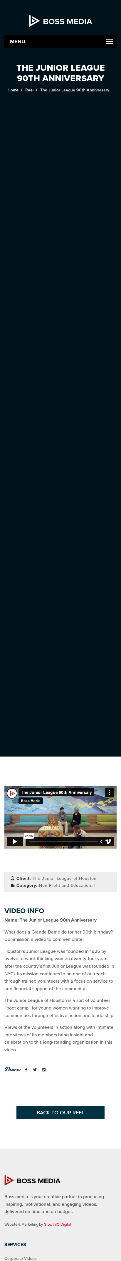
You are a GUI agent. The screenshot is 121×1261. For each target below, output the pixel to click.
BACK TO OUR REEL (60, 1112)
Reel (29, 90)
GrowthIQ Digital (57, 1224)
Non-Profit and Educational (67, 885)
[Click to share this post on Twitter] (35, 1069)
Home (13, 90)
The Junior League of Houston (65, 878)
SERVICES (15, 1245)
